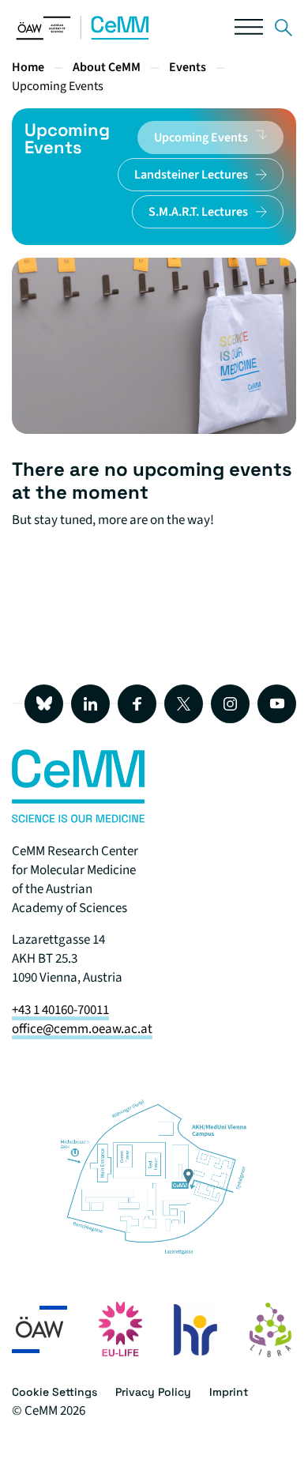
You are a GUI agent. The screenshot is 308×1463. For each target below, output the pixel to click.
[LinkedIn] (90, 703)
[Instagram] (230, 703)
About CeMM (107, 67)
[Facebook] (137, 703)
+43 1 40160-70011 (60, 1010)
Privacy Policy (153, 1392)
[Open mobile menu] (249, 30)
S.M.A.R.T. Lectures (198, 212)
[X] (183, 703)
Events (187, 67)
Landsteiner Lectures (191, 174)
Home (28, 67)
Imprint (228, 1392)
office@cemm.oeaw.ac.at (82, 1029)
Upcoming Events (57, 86)
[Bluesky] (43, 703)
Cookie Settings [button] (54, 1392)
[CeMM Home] (83, 36)
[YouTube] (276, 703)
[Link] (283, 30)
